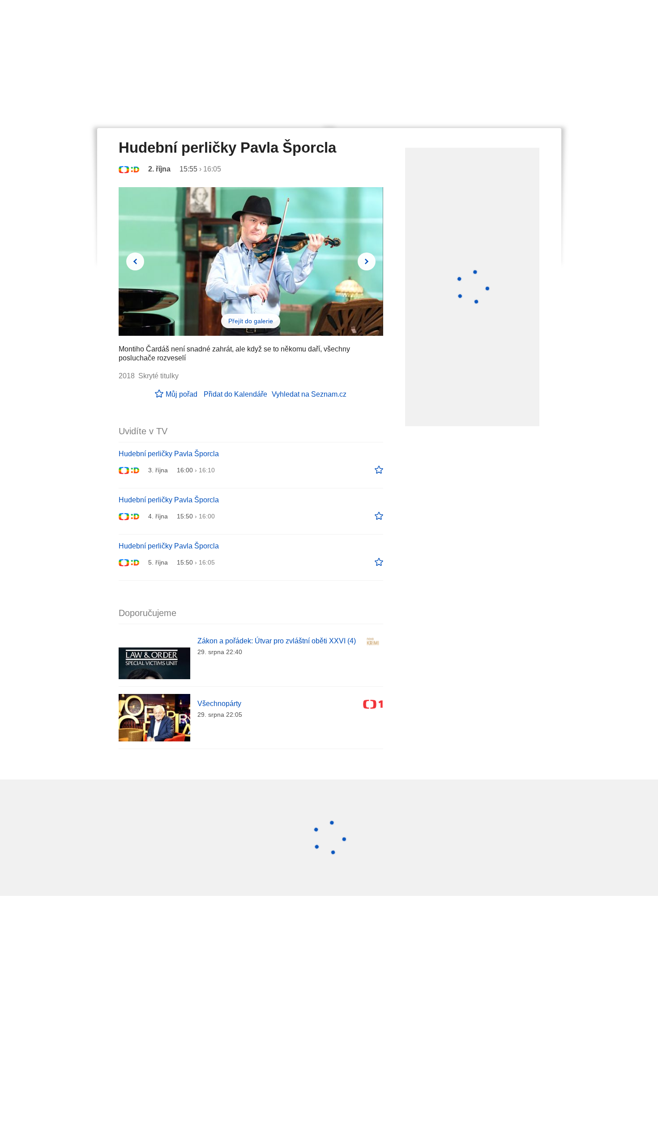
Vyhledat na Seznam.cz (309, 394)
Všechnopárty (219, 703)
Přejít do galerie (250, 321)
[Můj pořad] (379, 470)
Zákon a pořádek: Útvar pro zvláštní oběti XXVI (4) (276, 641)
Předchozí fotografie (135, 261)
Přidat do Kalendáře (235, 394)
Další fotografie (367, 261)
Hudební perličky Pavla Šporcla (169, 454)
